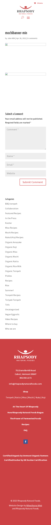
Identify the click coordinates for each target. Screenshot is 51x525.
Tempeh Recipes (13, 295)
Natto (18, 397)
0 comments (32, 38)
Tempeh (9, 397)
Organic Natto (12, 261)
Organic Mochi (11, 256)
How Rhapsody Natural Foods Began (25, 412)
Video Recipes (11, 319)
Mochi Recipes (11, 232)
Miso (24, 397)
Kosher (8, 223)
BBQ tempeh (11, 203)
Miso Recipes (11, 227)
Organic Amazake (13, 242)
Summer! (9, 290)
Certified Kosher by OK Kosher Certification (25, 460)
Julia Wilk (11, 38)
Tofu (7, 304)
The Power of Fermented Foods (25, 418)
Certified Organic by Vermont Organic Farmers (25, 455)
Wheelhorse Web (34, 505)
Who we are (10, 328)
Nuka (37, 397)
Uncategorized (12, 309)
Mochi (31, 397)
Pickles (8, 275)
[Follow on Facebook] (25, 441)
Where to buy (11, 324)
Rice (7, 285)
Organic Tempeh (13, 271)
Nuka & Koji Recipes (14, 237)
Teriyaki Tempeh (13, 299)
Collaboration (11, 208)
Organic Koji (11, 247)
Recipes (8, 280)
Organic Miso (11, 251)
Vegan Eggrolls (12, 314)
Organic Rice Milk (13, 266)
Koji (43, 397)
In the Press (10, 218)
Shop (25, 391)
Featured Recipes (13, 213)
